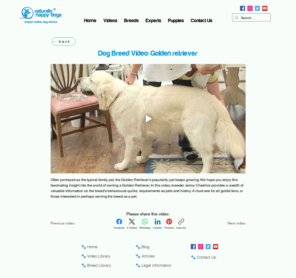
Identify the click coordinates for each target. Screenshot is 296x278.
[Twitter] (257, 8)
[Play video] (148, 118)
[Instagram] (250, 8)
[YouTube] (264, 8)
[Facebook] (242, 8)
